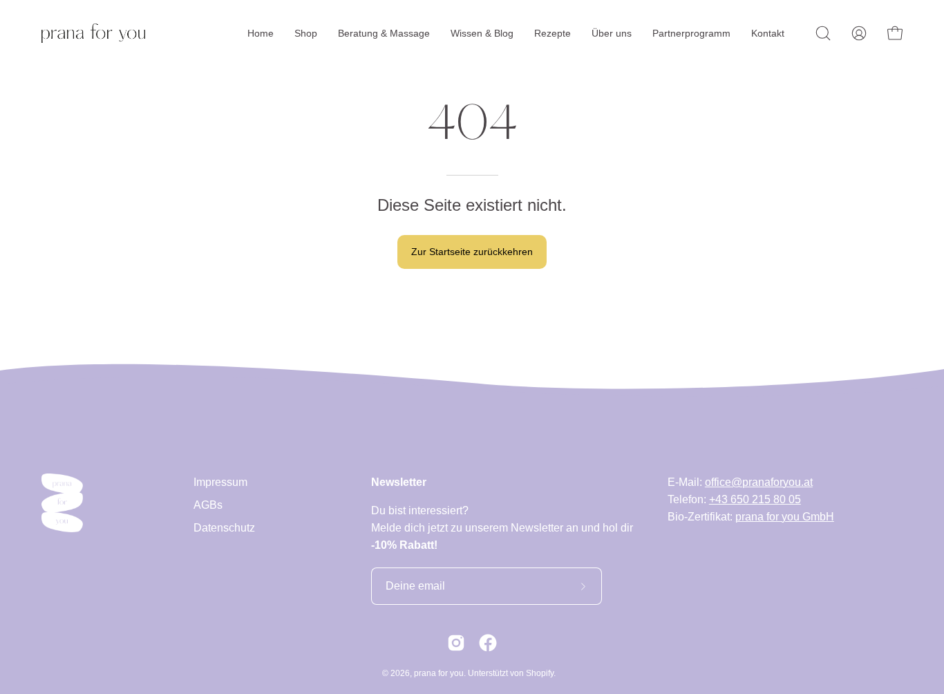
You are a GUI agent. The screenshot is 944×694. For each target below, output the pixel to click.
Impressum (220, 482)
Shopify (540, 673)
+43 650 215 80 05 (755, 499)
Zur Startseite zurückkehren (472, 251)
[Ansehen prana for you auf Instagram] (456, 642)
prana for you (439, 673)
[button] (823, 33)
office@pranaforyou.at (759, 482)
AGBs (208, 505)
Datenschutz (224, 528)
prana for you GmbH (784, 517)
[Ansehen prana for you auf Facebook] (488, 642)
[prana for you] (93, 33)
